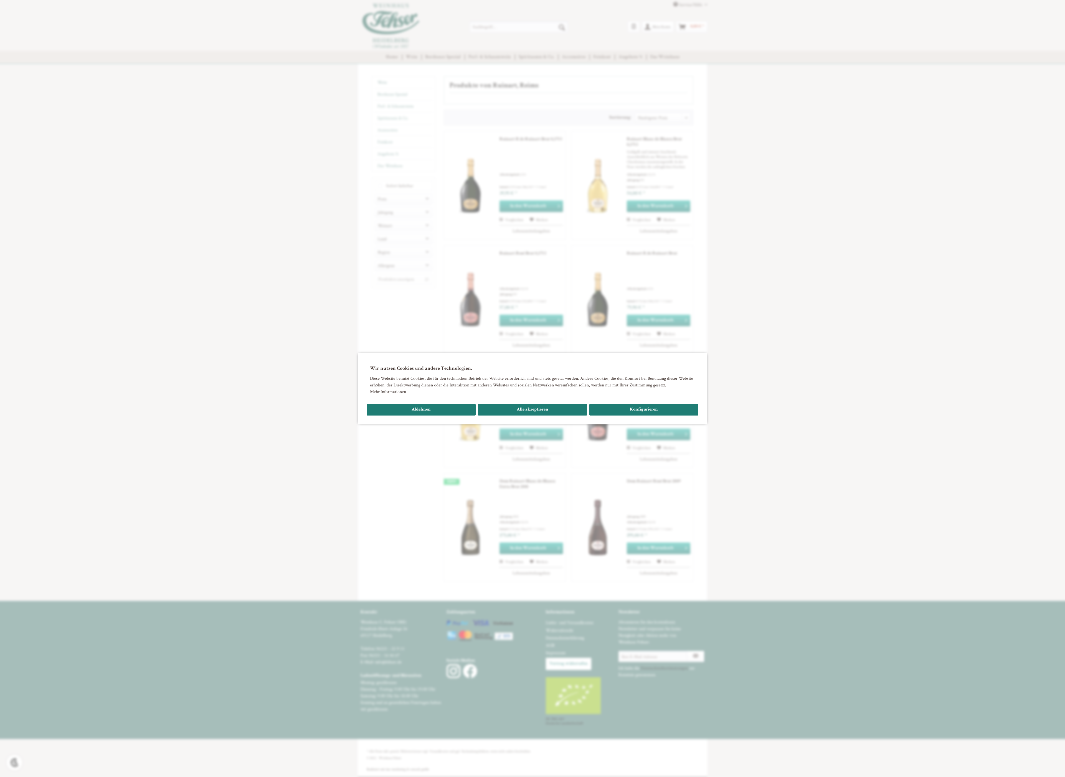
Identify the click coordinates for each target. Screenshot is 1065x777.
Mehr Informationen (388, 391)
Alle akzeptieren (532, 409)
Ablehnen (421, 409)
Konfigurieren (644, 409)
